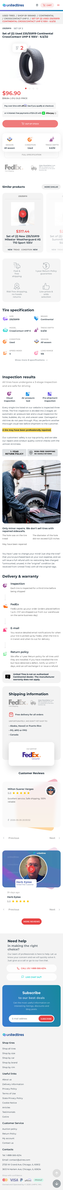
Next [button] (53, 838)
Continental (46, 15)
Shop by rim (8, 1067)
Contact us (7, 1143)
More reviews (31, 921)
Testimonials (8, 1112)
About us (7, 1079)
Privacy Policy (9, 1088)
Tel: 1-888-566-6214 (11, 1155)
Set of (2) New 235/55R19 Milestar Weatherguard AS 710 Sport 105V (23, 239)
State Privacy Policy (12, 1098)
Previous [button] (13, 838)
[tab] (26, 88)
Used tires (8, 15)
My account (8, 1138)
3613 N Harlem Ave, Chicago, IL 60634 (21, 1169)
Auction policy (9, 1129)
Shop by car (8, 1058)
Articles (6, 1107)
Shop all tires (9, 1048)
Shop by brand (27, 15)
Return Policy (9, 1133)
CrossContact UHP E (16, 18)
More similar (51, 187)
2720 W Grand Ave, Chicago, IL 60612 (21, 1164)
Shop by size (8, 1053)
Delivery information (13, 1084)
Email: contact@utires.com (16, 1160)
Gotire (5, 1116)
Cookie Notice (9, 1102)
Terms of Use (9, 1093)
